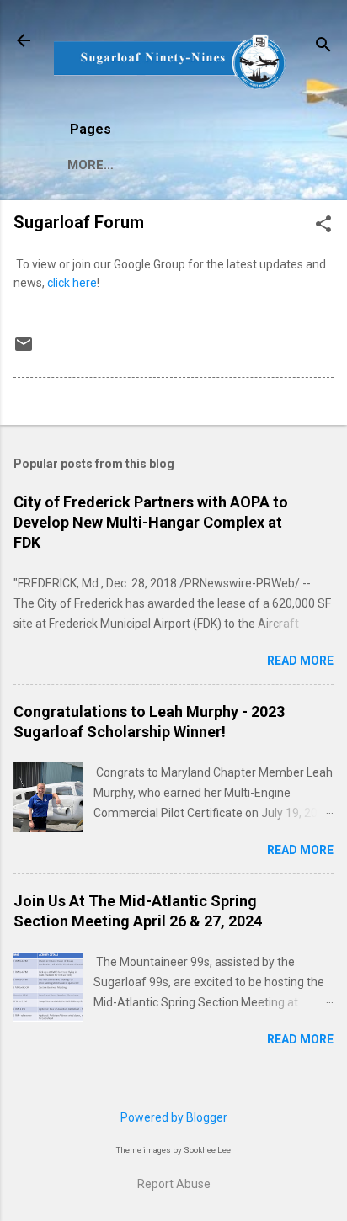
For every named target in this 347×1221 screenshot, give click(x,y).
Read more (300, 660)
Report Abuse (174, 1184)
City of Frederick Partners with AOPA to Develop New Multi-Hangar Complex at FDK (150, 522)
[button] (323, 225)
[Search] (323, 46)
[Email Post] (23, 350)
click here (72, 282)
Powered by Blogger (173, 1117)
